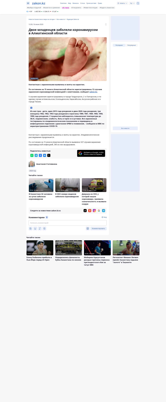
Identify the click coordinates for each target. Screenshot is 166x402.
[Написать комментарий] (68, 223)
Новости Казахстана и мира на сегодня (42, 19)
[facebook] (40, 155)
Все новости (61, 19)
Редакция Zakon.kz (73, 19)
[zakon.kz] (38, 3)
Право (100, 3)
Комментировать (98, 228)
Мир (69, 3)
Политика (63, 3)
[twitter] (49, 155)
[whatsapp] (32, 155)
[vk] (44, 155)
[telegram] (36, 155)
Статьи (82, 3)
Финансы (76, 3)
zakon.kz (93, 92)
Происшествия (91, 3)
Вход (105, 217)
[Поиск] (138, 3)
